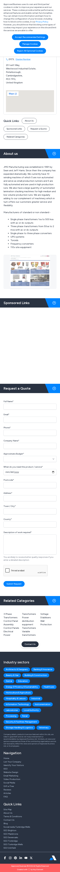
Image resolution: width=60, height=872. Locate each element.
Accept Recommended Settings (30, 37)
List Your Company (12, 762)
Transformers (29, 628)
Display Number (23, 59)
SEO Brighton (9, 830)
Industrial (35, 698)
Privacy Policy (42, 22)
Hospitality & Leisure (15, 698)
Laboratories (12, 710)
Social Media (9, 783)
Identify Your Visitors (13, 765)
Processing (11, 716)
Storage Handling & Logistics (19, 727)
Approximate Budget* (13, 454)
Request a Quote (38, 129)
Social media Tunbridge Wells (16, 827)
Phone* (7, 427)
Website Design (10, 772)
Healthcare (49, 687)
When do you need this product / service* (23, 467)
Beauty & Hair (12, 675)
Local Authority (31, 710)
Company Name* (11, 440)
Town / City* (9, 506)
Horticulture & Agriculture (18, 692)
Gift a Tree (8, 786)
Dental (9, 681)
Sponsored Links (14, 129)
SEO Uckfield (9, 848)
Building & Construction (35, 675)
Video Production (11, 779)
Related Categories (16, 137)
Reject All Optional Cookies (30, 51)
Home (6, 758)
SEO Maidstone (10, 834)
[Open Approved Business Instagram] (10, 857)
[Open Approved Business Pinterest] (15, 857)
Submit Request (14, 584)
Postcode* (8, 480)
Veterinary (44, 727)
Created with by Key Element (30, 870)
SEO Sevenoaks (10, 837)
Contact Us (30, 644)
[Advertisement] (30, 344)
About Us (29, 121)
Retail (25, 716)
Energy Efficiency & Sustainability (22, 687)
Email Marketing (10, 776)
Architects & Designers (17, 669)
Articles (7, 793)
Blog (5, 823)
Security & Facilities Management (21, 722)
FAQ (5, 796)
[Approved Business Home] (53, 858)
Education (23, 681)
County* (7, 519)
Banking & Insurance (42, 669)
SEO (5, 769)
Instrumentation (42, 704)
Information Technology (17, 704)
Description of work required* (17, 532)
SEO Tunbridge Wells (13, 844)
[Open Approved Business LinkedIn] (20, 857)
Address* (7, 493)
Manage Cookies (30, 44)
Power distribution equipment (28, 621)
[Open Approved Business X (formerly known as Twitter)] (31, 857)
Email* (6, 414)
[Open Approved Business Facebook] (4, 857)
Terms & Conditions (12, 816)
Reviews (7, 789)
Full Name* (8, 401)
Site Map (7, 809)
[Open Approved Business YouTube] (25, 857)
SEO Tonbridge (10, 841)
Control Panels (11, 628)
